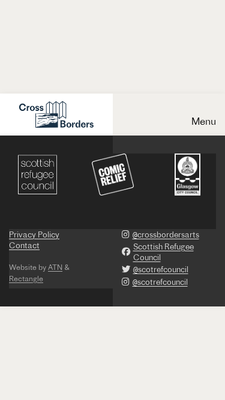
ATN (55, 267)
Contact (24, 245)
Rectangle (26, 278)
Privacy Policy (34, 234)
